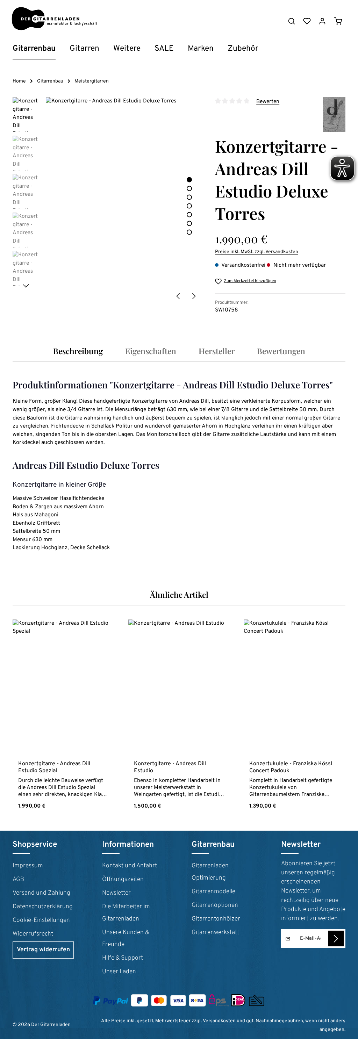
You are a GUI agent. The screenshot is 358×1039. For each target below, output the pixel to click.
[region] (107, 200)
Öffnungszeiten (123, 879)
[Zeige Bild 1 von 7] (189, 179)
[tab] (78, 351)
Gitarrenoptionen (215, 905)
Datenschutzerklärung (43, 907)
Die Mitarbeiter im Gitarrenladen (126, 913)
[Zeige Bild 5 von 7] (189, 214)
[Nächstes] (193, 296)
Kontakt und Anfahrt (129, 866)
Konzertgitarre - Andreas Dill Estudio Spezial (54, 767)
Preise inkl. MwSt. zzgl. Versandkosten (256, 252)
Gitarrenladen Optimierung (210, 872)
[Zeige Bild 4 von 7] (189, 205)
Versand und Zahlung (41, 893)
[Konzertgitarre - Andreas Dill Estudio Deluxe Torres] (123, 200)
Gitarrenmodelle (213, 892)
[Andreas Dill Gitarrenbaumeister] (334, 114)
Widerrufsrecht (33, 934)
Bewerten (267, 101)
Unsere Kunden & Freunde (125, 939)
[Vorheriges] (178, 296)
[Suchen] (292, 21)
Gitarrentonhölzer (216, 919)
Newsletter (116, 893)
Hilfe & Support (122, 958)
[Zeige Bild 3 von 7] (189, 197)
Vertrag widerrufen (43, 950)
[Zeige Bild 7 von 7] (189, 232)
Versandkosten (219, 1021)
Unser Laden (119, 972)
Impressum (28, 866)
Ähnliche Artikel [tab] (179, 594)
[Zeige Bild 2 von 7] (189, 188)
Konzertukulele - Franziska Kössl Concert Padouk (290, 767)
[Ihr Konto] (322, 21)
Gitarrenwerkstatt (215, 933)
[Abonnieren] (336, 938)
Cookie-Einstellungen (41, 920)
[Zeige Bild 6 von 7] (189, 223)
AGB (18, 879)
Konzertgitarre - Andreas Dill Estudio (170, 767)
